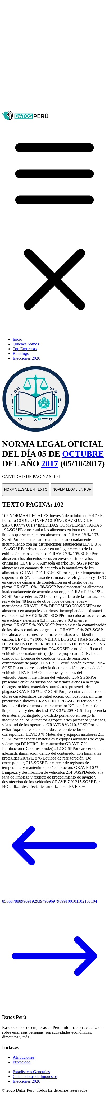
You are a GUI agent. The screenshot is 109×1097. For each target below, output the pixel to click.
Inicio (17, 339)
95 (46, 901)
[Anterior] (54, 896)
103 (87, 901)
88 (17, 901)
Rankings (21, 353)
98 (59, 901)
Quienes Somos (26, 344)
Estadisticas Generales (31, 1072)
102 (81, 901)
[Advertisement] (54, 56)
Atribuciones (23, 1057)
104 (94, 901)
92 (34, 901)
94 (42, 901)
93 (38, 901)
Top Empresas (25, 348)
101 (75, 901)
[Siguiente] (54, 1007)
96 (51, 901)
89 (21, 901)
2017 (49, 463)
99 (63, 901)
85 (4, 901)
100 (69, 901)
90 (25, 901)
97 (55, 901)
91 (30, 901)
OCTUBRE (83, 453)
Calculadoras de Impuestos (35, 1076)
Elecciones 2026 (26, 358)
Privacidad (21, 1062)
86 (8, 901)
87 (13, 901)
